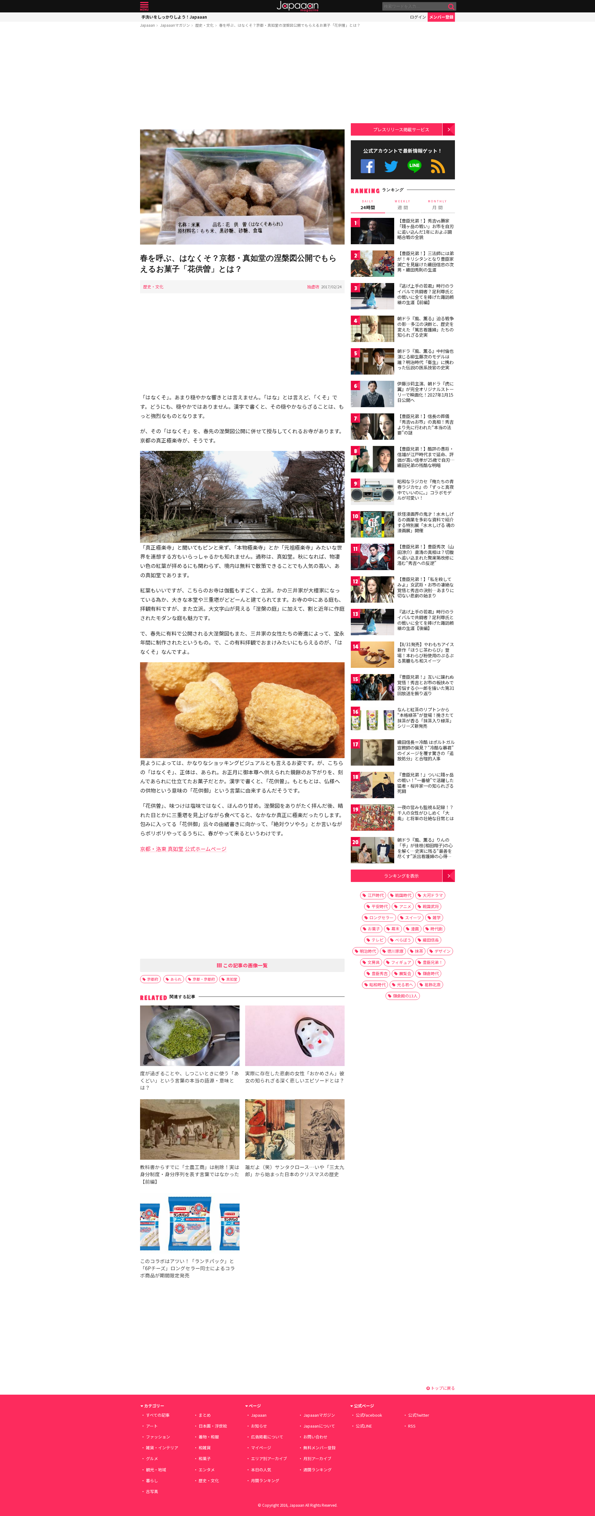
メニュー (144, 6)
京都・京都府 (204, 979)
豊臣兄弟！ (433, 962)
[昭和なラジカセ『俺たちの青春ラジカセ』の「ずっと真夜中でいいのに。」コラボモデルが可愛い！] (372, 493)
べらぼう (403, 940)
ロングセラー (381, 917)
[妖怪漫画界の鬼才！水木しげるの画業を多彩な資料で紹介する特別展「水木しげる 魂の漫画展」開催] (372, 525)
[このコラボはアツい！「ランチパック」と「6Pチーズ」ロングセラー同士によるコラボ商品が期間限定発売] (190, 1224)
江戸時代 (376, 895)
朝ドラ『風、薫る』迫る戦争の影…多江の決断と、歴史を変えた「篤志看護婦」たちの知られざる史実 (425, 326)
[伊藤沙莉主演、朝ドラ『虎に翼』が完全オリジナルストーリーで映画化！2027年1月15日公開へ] (372, 395)
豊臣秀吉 (380, 973)
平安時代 (380, 906)
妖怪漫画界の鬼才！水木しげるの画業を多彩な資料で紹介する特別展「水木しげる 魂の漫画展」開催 (426, 522)
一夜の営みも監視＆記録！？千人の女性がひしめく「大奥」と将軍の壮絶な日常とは (425, 812)
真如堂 (231, 979)
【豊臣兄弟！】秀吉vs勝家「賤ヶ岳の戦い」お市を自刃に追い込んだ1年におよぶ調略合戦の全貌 (425, 229)
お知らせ (259, 1426)
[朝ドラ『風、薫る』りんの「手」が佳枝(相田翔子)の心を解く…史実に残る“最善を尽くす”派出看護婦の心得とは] (372, 851)
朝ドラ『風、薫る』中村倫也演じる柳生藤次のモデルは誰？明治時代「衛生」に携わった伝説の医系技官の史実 (425, 359)
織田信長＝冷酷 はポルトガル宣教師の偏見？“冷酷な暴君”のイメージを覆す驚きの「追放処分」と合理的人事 (426, 750)
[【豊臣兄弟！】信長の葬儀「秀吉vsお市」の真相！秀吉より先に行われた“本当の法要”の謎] (372, 427)
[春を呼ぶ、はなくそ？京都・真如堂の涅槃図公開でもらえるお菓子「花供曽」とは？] (242, 187)
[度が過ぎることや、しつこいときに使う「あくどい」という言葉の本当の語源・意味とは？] (190, 1036)
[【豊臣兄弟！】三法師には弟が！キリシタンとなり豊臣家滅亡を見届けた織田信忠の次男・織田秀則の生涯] (372, 264)
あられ (176, 979)
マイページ (261, 1448)
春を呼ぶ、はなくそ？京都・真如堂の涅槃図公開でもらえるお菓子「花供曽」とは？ (289, 25)
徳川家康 (395, 951)
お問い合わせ (315, 1437)
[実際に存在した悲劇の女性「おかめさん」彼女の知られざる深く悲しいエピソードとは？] (295, 1036)
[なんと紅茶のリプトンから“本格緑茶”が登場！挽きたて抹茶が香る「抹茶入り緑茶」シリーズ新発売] (372, 721)
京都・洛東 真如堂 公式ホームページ (183, 848)
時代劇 (436, 929)
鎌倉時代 (431, 973)
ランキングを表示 (401, 875)
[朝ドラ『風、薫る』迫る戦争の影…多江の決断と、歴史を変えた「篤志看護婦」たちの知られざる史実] (372, 330)
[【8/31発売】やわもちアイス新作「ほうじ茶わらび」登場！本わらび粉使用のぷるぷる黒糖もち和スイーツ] (372, 655)
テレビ (378, 940)
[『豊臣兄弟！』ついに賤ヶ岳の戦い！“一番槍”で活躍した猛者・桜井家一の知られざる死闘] (372, 786)
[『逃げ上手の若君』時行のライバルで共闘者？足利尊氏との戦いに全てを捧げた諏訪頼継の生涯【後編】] (372, 623)
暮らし (152, 1480)
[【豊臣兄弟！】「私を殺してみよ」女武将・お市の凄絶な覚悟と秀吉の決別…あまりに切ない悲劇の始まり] (372, 590)
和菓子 (205, 1458)
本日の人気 (261, 1470)
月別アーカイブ (317, 1458)
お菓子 (374, 929)
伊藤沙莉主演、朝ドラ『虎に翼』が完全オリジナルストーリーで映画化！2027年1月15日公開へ (425, 391)
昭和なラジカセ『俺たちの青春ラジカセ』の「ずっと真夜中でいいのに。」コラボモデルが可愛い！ (425, 489)
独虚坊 (313, 287)
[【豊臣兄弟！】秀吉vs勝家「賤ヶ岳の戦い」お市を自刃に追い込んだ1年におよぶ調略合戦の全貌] (372, 232)
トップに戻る (442, 1388)
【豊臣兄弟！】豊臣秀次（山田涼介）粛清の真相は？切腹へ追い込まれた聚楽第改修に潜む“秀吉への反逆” (425, 554)
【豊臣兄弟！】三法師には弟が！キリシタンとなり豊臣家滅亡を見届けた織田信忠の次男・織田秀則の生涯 (425, 261)
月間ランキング (265, 1480)
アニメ (405, 906)
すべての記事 (158, 1415)
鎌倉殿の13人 (405, 996)
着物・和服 (209, 1437)
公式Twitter (391, 166)
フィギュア (401, 962)
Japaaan (297, 6)
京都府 (152, 979)
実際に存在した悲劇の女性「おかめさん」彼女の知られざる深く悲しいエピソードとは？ (294, 1077)
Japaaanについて (319, 1426)
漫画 (415, 929)
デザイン (442, 951)
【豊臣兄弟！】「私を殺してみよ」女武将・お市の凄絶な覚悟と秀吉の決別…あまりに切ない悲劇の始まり (425, 587)
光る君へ (405, 984)
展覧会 (405, 973)
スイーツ (413, 917)
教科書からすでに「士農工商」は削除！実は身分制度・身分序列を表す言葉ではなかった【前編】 (189, 1174)
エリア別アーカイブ (269, 1458)
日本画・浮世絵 (213, 1426)
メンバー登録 (441, 17)
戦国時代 (403, 895)
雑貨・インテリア (162, 1448)
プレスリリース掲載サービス (401, 129)
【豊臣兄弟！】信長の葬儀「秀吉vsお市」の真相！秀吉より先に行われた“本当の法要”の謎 (425, 424)
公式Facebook (367, 166)
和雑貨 (205, 1448)
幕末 (395, 929)
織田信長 (431, 940)
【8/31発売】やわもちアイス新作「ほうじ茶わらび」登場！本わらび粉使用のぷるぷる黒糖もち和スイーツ (425, 652)
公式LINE (414, 166)
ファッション (158, 1437)
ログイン (418, 17)
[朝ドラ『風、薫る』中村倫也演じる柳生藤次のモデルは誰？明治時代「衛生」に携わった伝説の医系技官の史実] (372, 362)
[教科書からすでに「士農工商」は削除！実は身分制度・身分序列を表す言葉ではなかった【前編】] (190, 1130)
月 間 (437, 204)
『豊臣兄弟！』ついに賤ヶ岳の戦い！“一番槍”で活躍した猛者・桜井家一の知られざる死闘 (425, 782)
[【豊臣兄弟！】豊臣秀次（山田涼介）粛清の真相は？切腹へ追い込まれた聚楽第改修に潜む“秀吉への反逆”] (372, 558)
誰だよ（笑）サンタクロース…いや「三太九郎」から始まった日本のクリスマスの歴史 (294, 1170)
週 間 (403, 204)
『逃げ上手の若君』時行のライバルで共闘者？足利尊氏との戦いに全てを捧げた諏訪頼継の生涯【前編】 (425, 294)
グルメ (152, 1458)
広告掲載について (267, 1437)
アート (152, 1426)
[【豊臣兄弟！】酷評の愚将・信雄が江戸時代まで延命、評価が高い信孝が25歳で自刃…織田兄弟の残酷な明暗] (372, 460)
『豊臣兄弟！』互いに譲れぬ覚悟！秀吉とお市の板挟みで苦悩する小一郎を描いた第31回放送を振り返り (425, 685)
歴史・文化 (204, 25)
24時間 (367, 204)
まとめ (205, 1415)
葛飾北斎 (433, 984)
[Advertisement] (242, 79)
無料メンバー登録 (319, 1448)
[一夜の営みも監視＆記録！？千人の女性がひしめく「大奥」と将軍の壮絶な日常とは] (372, 818)
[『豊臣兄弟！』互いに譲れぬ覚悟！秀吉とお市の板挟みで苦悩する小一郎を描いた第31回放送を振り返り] (372, 688)
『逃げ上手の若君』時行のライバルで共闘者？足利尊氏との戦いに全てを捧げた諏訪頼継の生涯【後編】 (425, 620)
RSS (438, 166)
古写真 (152, 1491)
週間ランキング (317, 1470)
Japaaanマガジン (175, 25)
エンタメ (207, 1470)
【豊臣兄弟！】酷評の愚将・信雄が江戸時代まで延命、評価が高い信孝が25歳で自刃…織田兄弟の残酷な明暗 (426, 457)
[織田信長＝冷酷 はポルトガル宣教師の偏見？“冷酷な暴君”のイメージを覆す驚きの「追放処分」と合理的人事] (372, 753)
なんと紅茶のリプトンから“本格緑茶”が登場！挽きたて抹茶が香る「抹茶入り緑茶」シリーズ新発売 (425, 717)
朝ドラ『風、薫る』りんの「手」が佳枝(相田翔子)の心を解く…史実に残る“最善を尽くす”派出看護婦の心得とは (425, 850)
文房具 (374, 962)
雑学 (437, 917)
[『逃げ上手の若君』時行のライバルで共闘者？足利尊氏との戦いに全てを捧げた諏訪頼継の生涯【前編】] (372, 297)
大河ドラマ (433, 895)
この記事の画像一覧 (245, 965)
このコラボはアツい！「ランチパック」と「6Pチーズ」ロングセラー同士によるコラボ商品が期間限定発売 (187, 1268)
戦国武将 (431, 906)
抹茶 (419, 951)
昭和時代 (377, 984)
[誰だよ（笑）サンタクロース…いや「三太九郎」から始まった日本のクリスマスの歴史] (295, 1130)
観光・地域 (156, 1470)
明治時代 (368, 951)
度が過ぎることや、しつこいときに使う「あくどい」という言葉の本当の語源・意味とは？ (189, 1080)
